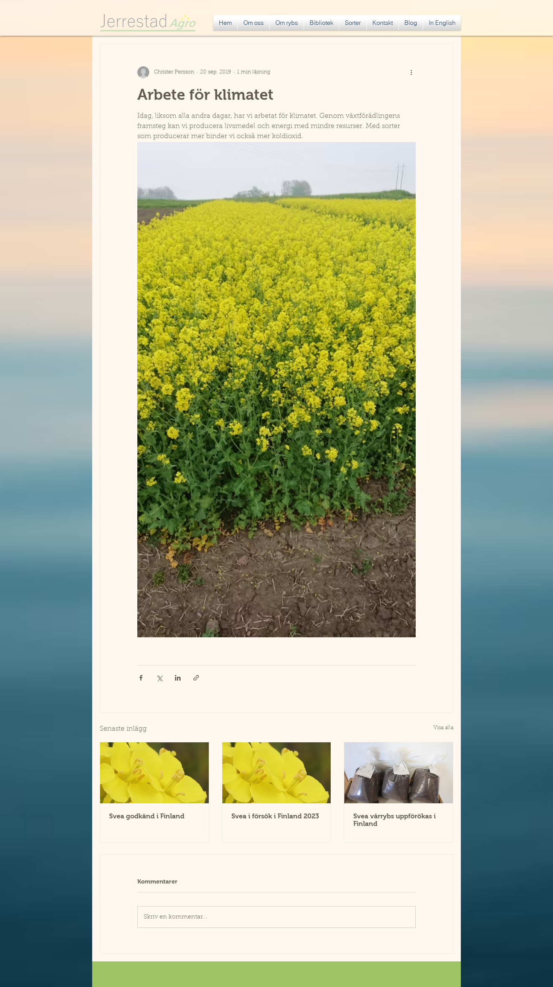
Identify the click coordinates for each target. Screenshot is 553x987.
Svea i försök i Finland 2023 (275, 816)
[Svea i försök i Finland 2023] (276, 772)
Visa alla (443, 728)
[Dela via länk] (196, 677)
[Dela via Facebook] (140, 677)
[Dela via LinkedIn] (177, 677)
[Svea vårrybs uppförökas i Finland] (398, 772)
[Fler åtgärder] (411, 72)
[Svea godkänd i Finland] (154, 772)
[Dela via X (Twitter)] (159, 677)
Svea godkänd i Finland (146, 816)
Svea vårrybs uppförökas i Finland (394, 819)
